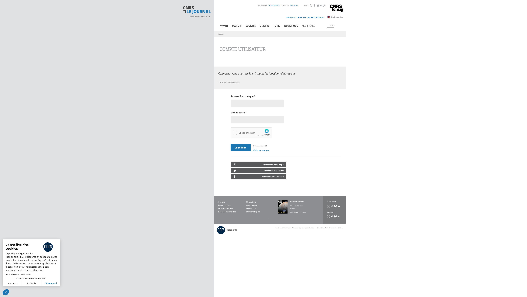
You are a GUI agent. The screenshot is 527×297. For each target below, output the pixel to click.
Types (332, 25)
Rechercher (262, 5)
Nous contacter (252, 205)
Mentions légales (253, 212)
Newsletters (251, 202)
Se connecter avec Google (273, 164)
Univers (264, 25)
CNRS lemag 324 (296, 205)
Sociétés (251, 25)
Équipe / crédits (224, 205)
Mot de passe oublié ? (260, 146)
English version (337, 17)
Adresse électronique (243, 96)
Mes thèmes (308, 25)
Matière (237, 25)
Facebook (314, 5)
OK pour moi (51, 283)
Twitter (311, 5)
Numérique (291, 25)
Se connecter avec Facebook (272, 177)
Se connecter (273, 5)
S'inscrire (285, 5)
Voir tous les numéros (298, 212)
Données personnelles (227, 212)
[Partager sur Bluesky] (335, 216)
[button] (5, 292)
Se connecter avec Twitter (273, 171)
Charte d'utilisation (225, 208)
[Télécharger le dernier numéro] (283, 207)
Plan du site (251, 208)
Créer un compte (261, 150)
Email (339, 216)
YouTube (321, 5)
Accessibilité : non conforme (303, 228)
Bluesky (318, 5)
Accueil (221, 34)
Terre (276, 25)
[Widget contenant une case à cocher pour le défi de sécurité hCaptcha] (251, 132)
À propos (221, 202)
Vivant (224, 25)
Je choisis (31, 283)
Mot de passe (239, 112)
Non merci (12, 283)
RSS (324, 5)
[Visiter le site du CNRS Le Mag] (336, 8)
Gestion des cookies (283, 228)
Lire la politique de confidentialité (18, 274)
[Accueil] (197, 10)
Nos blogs (294, 5)
